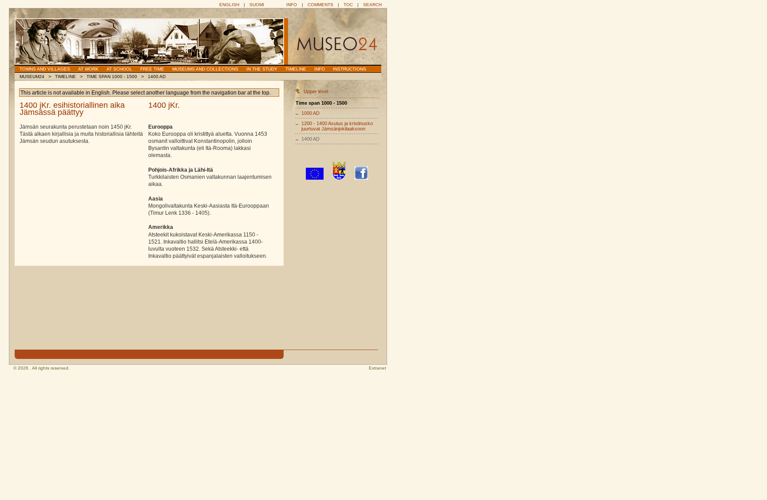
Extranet (377, 368)
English (229, 4)
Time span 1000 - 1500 (112, 76)
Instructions (349, 69)
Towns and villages (45, 69)
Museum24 (32, 76)
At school (119, 69)
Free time (152, 69)
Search (372, 4)
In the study (261, 69)
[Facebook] (361, 178)
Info (291, 4)
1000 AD (310, 113)
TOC (348, 4)
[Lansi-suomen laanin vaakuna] (339, 178)
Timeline (295, 69)
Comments (320, 4)
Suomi (256, 4)
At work (88, 69)
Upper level (316, 91)
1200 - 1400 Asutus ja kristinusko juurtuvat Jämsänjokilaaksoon (337, 126)
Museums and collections (205, 69)
